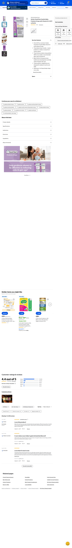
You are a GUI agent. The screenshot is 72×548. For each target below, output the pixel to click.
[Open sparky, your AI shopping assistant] (68, 544)
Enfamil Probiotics (29, 479)
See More (26, 175)
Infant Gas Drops (50, 484)
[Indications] (51, 130)
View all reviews (6, 386)
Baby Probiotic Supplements (31, 482)
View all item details (37, 72)
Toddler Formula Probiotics (52, 479)
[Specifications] (51, 126)
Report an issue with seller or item (64, 40)
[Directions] (51, 134)
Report (28, 428)
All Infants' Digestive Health (53, 482)
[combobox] (38, 3)
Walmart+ (54, 7)
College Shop (41, 7)
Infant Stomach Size (51, 477)
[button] (53, 3)
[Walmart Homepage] (3, 3)
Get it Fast (48, 7)
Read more (16, 456)
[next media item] (27, 26)
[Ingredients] (51, 138)
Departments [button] (5, 7)
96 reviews (14, 381)
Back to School (32, 7)
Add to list (60, 43)
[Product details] (51, 122)
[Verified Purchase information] (27, 419)
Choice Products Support (8, 477)
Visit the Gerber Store (35, 17)
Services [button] (14, 7)
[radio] (33, 31)
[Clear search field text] (42, 3)
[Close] (26, 7)
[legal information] (66, 18)
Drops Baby (27, 477)
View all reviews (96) (27, 466)
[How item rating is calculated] (15, 383)
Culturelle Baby (28, 484)
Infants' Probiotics (6, 482)
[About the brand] (51, 142)
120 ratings (41, 24)
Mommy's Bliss (6, 484)
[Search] (46, 3)
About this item (6, 117)
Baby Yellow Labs (6, 479)
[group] (37, 24)
